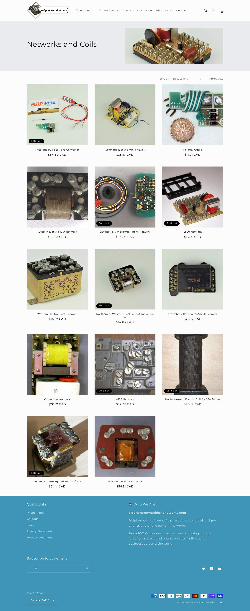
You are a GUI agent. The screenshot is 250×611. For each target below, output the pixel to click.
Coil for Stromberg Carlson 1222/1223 (57, 481)
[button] (85, 10)
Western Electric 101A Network (57, 231)
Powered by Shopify (212, 602)
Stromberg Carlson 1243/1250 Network (192, 314)
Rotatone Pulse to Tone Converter (57, 149)
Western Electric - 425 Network (57, 314)
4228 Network (125, 399)
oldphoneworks (194, 602)
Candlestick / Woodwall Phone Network (125, 231)
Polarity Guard (192, 149)
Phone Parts (35, 512)
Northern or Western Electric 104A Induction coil (125, 315)
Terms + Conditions (40, 537)
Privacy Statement (39, 531)
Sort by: (164, 78)
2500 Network (193, 231)
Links (30, 525)
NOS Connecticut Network (125, 481)
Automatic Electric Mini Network (125, 149)
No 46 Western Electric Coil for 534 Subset (192, 399)
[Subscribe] (87, 568)
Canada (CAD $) (41, 600)
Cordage (32, 518)
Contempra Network (57, 399)
